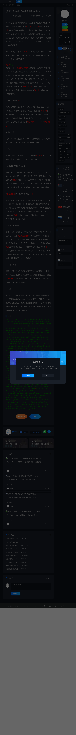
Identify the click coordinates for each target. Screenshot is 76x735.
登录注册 (27, 375)
